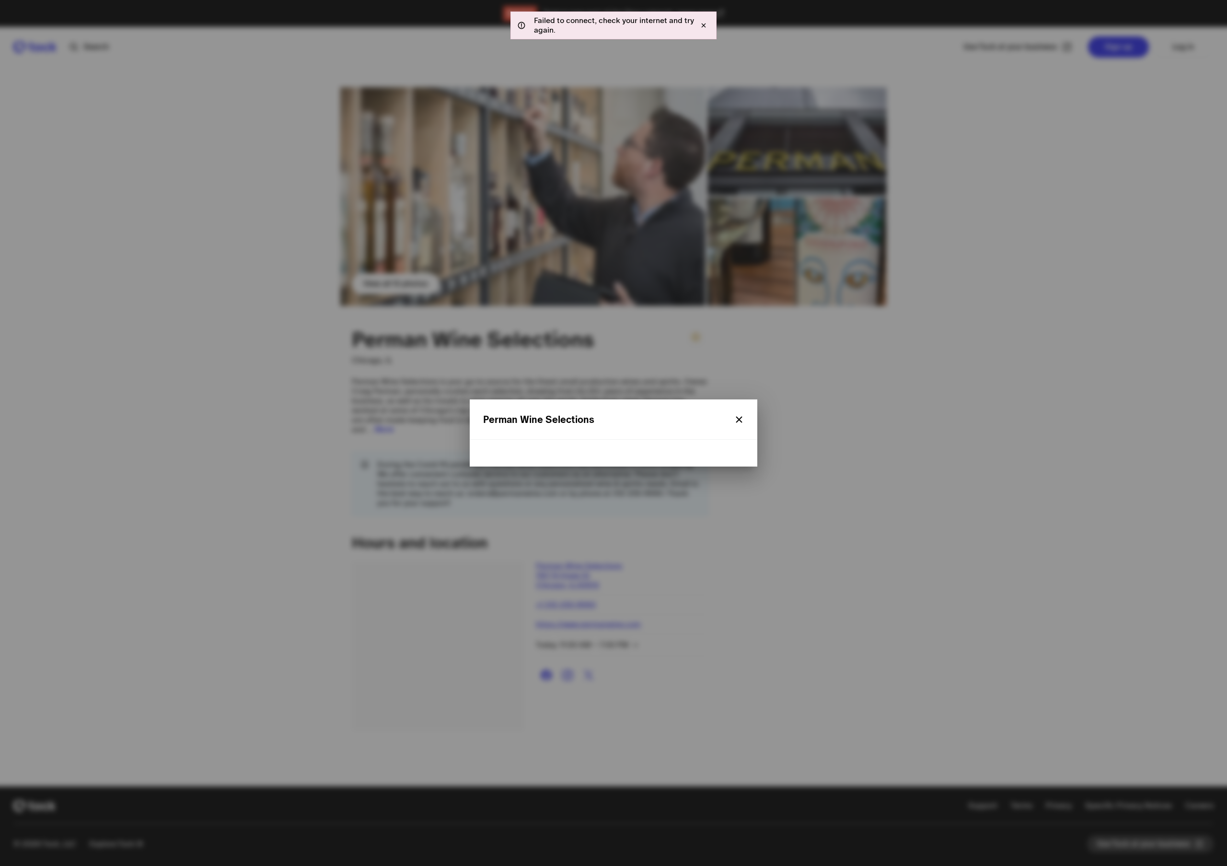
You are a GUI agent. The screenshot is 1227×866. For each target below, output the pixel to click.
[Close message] (703, 25)
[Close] (739, 419)
